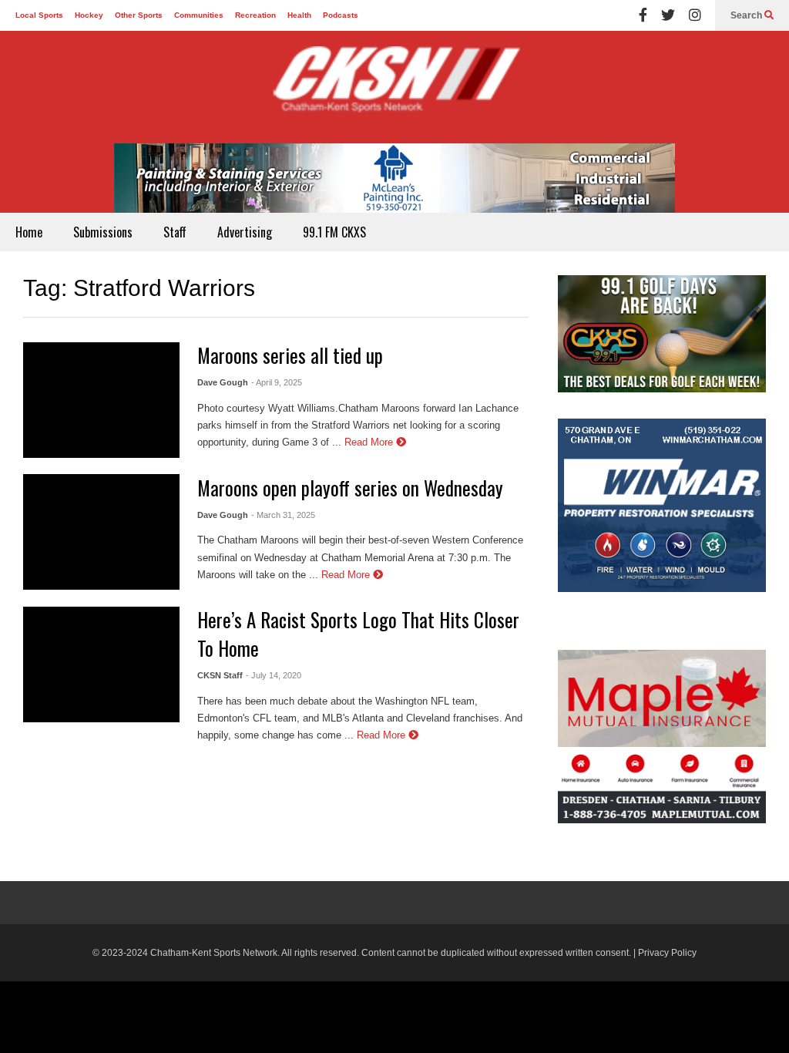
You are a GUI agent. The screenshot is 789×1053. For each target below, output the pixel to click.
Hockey (89, 15)
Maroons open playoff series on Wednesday (350, 487)
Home (28, 232)
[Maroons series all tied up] (101, 400)
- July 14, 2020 (273, 675)
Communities (198, 15)
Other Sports (139, 15)
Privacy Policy (667, 952)
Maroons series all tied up (290, 355)
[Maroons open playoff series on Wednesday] (101, 532)
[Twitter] (668, 15)
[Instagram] (695, 15)
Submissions (103, 232)
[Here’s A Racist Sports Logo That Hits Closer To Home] (101, 664)
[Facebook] (643, 15)
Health (299, 15)
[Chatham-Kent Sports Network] (394, 87)
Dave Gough (222, 382)
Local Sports (39, 15)
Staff (174, 232)
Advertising (244, 232)
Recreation (255, 15)
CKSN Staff (220, 675)
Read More (370, 442)
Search (747, 15)
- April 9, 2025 (276, 382)
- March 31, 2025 (283, 515)
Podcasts (340, 15)
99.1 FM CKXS (334, 232)
